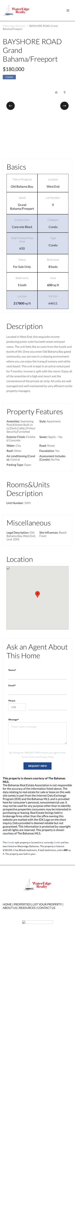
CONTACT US (46, 907)
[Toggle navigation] (68, 10)
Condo (9, 77)
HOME (7, 904)
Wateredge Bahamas (14, 25)
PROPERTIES (22, 904)
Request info (37, 766)
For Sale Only (22, 267)
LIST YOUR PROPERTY (47, 904)
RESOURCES (27, 907)
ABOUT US (10, 907)
